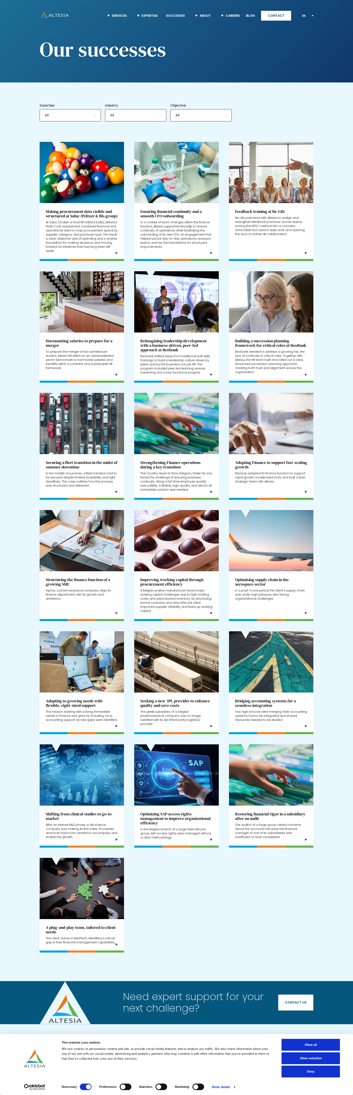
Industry (111, 105)
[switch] (125, 1087)
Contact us (296, 1002)
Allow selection (311, 1058)
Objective (178, 105)
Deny (310, 1071)
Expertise (47, 105)
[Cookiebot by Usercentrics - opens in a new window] (35, 1087)
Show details (221, 1087)
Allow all (311, 1044)
